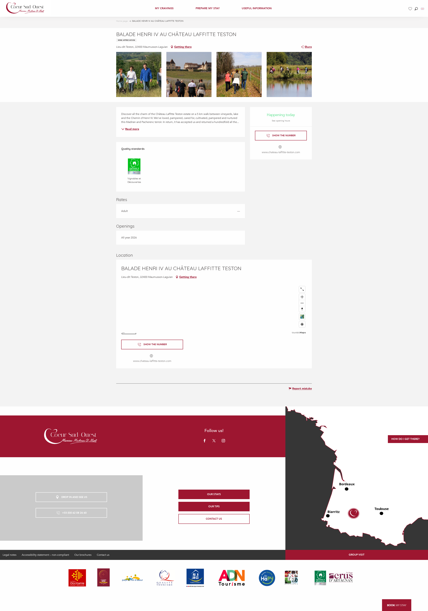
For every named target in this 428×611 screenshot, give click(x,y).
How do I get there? (405, 439)
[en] (422, 9)
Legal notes (9, 555)
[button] (416, 9)
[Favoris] (410, 9)
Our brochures (82, 555)
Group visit (356, 554)
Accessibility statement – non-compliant (45, 555)
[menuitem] (25, 8)
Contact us (103, 555)
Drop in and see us (74, 497)
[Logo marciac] (71, 436)
